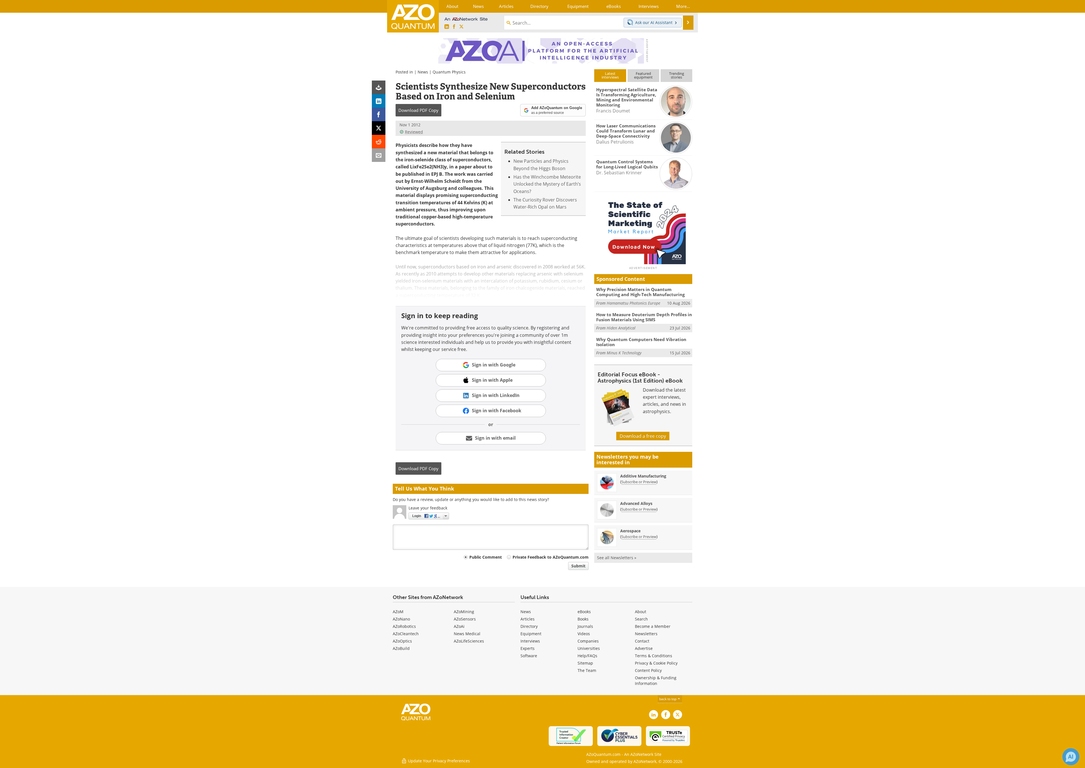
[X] (378, 128)
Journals (585, 626)
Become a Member (652, 626)
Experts (527, 648)
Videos (584, 633)
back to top (668, 699)
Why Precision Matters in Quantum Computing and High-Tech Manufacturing (640, 292)
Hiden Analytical (621, 328)
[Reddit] (378, 141)
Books (583, 619)
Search (641, 619)
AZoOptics (402, 641)
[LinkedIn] (378, 101)
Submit (578, 566)
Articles (527, 619)
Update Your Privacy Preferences (438, 760)
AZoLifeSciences (469, 641)
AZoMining (464, 611)
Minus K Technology (624, 352)
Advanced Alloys (636, 503)
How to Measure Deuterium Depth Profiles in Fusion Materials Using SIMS (644, 317)
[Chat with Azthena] (1070, 756)
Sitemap (585, 663)
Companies (588, 641)
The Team (587, 670)
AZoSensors (465, 619)
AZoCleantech (406, 633)
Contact (642, 641)
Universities (589, 648)
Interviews (530, 641)
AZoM (398, 611)
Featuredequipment (643, 75)
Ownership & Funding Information (655, 680)
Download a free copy (643, 436)
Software (528, 655)
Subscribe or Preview (638, 481)
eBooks (584, 611)
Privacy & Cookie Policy (656, 663)
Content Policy (648, 670)
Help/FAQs (587, 655)
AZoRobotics (404, 626)
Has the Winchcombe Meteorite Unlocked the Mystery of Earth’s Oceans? (547, 184)
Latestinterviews (610, 75)
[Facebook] (378, 114)
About (640, 611)
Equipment (530, 633)
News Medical (467, 633)
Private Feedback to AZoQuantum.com (551, 557)
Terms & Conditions (653, 655)
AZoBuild (401, 648)
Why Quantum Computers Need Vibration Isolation (641, 342)
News (423, 72)
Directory (529, 626)
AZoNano (401, 619)
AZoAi (459, 626)
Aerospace (630, 530)
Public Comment (485, 557)
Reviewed (414, 131)
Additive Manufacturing (643, 476)
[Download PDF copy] (378, 87)
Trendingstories (676, 75)
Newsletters (646, 633)
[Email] (378, 155)
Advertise (644, 648)
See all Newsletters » (616, 557)
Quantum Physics (449, 72)
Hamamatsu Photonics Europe (633, 303)
